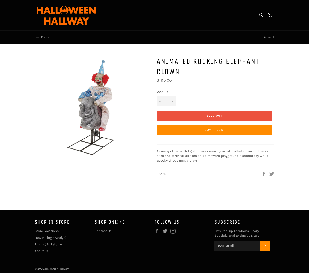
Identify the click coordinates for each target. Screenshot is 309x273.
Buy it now (214, 129)
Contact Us (103, 231)
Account (269, 37)
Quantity (162, 91)
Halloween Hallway (57, 268)
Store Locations (47, 231)
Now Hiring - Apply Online (54, 238)
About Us (41, 251)
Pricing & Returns (49, 244)
